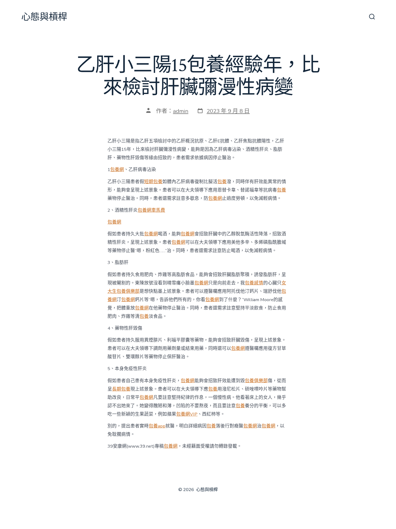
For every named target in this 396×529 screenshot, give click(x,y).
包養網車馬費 (151, 210)
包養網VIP (186, 414)
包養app (157, 426)
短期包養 (153, 182)
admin (180, 111)
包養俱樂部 (256, 381)
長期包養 (121, 389)
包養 (222, 182)
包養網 (117, 169)
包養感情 (254, 283)
